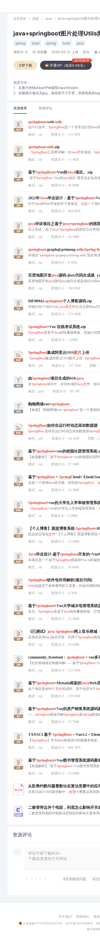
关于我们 (65, 917)
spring (20, 43)
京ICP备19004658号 (79, 923)
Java (48, 18)
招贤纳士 (83, 917)
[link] (19, 18)
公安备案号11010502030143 (42, 923)
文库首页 (19, 18)
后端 (35, 18)
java (80, 43)
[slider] (36, 878)
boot (35, 43)
